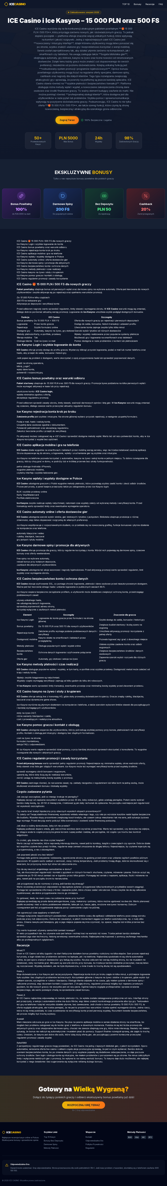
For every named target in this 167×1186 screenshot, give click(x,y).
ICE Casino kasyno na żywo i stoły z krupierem (40, 272)
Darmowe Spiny (50, 1144)
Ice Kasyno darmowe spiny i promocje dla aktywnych (43, 263)
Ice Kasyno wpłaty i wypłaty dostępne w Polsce (40, 256)
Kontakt (89, 1137)
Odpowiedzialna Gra (94, 1141)
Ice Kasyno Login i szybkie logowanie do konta (40, 244)
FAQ (161, 4)
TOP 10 (126, 4)
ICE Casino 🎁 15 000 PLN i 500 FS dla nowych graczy (44, 241)
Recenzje (149, 4)
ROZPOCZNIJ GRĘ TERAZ (83, 1105)
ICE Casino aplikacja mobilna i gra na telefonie (39, 253)
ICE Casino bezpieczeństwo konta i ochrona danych (42, 266)
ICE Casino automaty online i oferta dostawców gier (42, 259)
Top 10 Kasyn (49, 1137)
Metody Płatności (51, 1148)
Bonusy (137, 4)
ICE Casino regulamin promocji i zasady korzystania (42, 278)
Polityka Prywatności (94, 1144)
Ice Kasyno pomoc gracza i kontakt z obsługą (39, 275)
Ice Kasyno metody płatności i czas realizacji (39, 269)
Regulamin (90, 1148)
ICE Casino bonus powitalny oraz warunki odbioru (42, 247)
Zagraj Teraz (67, 120)
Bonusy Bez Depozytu (53, 1141)
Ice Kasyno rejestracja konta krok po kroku (38, 250)
